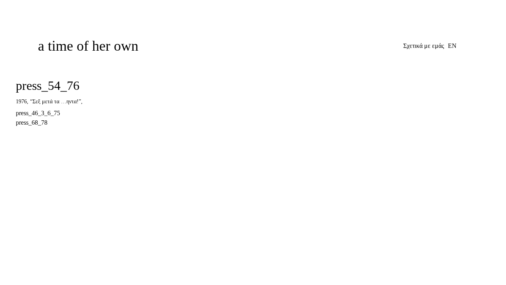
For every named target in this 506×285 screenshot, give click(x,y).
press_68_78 (31, 122)
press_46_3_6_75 (38, 113)
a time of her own (88, 46)
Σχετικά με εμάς (423, 45)
